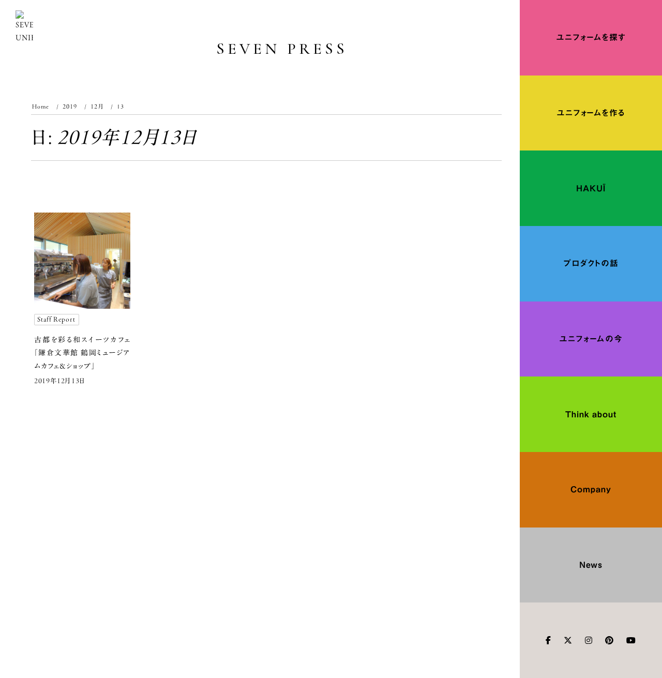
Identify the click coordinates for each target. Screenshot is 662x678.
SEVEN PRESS (282, 48)
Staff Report (56, 319)
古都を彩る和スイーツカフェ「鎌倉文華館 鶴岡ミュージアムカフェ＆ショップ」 (82, 352)
